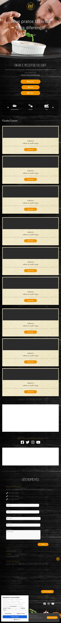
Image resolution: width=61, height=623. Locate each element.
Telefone (8, 516)
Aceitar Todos (15, 616)
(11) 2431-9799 (13, 499)
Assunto (8, 522)
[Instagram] (48, 604)
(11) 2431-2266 (13, 496)
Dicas (31, 87)
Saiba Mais (30, 149)
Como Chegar (47, 591)
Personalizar (8, 613)
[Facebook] (44, 604)
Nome (7, 503)
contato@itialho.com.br (12, 556)
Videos (31, 93)
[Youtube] (53, 604)
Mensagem (9, 529)
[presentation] (7, 107)
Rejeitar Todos (21, 613)
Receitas (31, 81)
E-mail (7, 509)
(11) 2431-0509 (13, 493)
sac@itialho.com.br (11, 551)
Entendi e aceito (52, 617)
